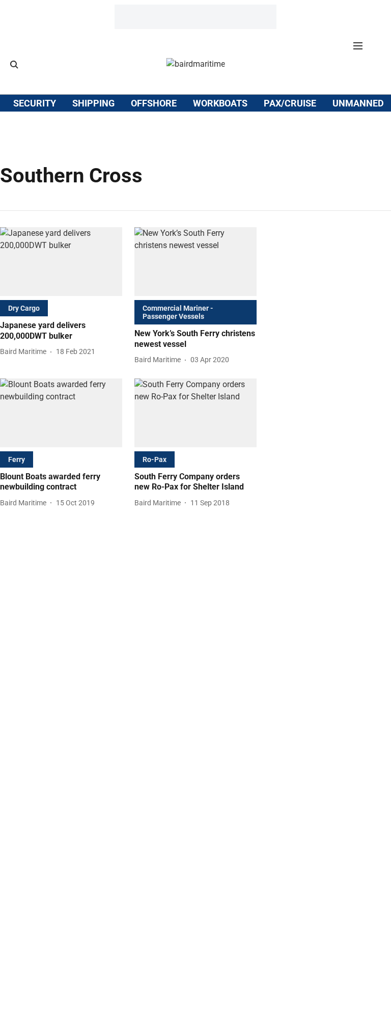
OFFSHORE (154, 103)
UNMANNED (358, 103)
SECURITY (34, 103)
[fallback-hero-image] (61, 261)
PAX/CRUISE (290, 103)
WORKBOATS (220, 103)
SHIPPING (93, 103)
